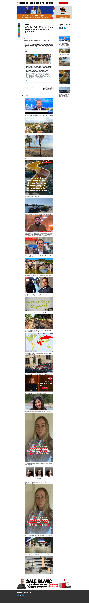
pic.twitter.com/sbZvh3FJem (29, 38)
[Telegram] (65, 28)
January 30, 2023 (46, 40)
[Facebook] (60, 28)
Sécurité (27, 24)
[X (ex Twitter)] (62, 28)
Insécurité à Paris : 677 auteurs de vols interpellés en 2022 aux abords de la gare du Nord (39, 29)
